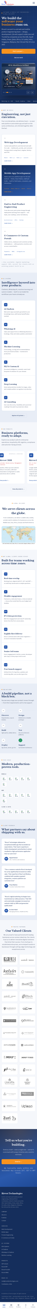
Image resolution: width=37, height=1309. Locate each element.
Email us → (18, 1162)
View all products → (18, 489)
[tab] (3, 92)
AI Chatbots (5, 1249)
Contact (4, 1221)
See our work (18, 58)
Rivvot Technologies (12, 1193)
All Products (5, 1264)
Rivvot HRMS (5, 1272)
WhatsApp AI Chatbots (8, 1252)
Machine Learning (6, 1255)
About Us (4, 1215)
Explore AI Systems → (18, 415)
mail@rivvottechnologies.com (10, 1281)
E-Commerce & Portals (8, 1238)
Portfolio (4, 1218)
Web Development (7, 1229)
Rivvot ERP (5, 1267)
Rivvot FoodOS (6, 1270)
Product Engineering (7, 1235)
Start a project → (18, 51)
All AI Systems (5, 1246)
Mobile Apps (5, 1232)
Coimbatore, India (7, 1284)
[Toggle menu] (33, 3)
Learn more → (8, 161)
